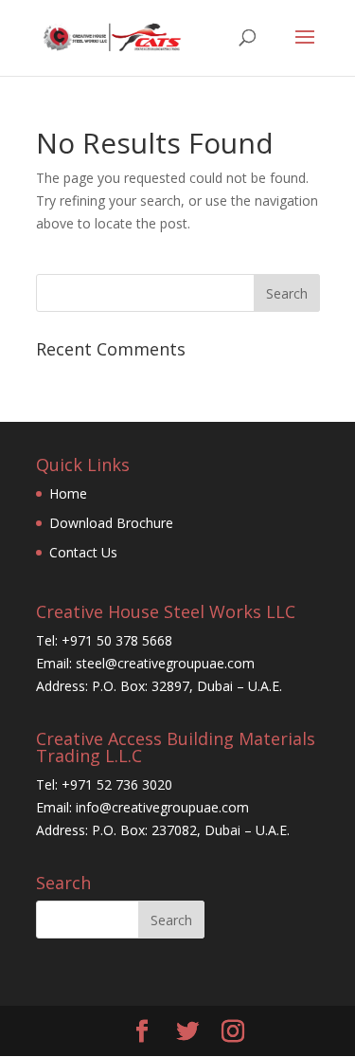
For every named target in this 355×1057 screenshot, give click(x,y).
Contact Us (83, 552)
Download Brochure (111, 523)
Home (68, 493)
